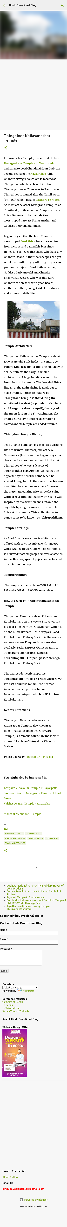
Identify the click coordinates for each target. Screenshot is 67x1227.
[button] (6, 148)
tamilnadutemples (15, 843)
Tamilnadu (52, 838)
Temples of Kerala (12, 1001)
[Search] (62, 5)
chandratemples (14, 834)
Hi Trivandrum (11, 1008)
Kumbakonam (33, 834)
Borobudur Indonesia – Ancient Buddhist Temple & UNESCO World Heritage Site (36, 902)
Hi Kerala (7, 1005)
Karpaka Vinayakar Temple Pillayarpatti (30, 788)
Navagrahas (38, 173)
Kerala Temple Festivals (15, 1011)
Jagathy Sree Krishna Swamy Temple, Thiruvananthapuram (28, 907)
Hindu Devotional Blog (22, 5)
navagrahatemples (15, 838)
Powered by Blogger (35, 1199)
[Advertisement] (33, 94)
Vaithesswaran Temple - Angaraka (27, 803)
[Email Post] (6, 830)
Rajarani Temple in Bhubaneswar (26, 897)
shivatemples (36, 838)
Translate (28, 990)
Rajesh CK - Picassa (40, 756)
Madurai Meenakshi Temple (22, 814)
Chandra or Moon (47, 199)
